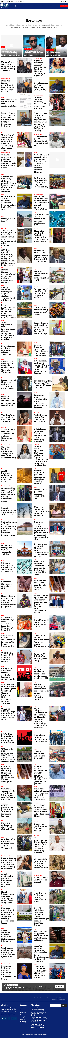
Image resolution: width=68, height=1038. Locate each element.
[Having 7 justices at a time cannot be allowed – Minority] (57, 510)
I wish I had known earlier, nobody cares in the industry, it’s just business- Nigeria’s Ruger (41, 202)
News (3, 47)
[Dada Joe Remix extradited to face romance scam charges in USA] (24, 85)
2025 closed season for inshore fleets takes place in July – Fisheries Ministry (41, 810)
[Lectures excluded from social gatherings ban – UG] (57, 275)
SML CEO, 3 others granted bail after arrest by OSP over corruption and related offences (8, 238)
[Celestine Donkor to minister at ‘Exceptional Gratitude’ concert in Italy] (24, 451)
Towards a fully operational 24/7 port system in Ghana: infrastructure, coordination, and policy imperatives (41, 456)
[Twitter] (64, 1)
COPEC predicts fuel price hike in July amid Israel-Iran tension (7, 810)
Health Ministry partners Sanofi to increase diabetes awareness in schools (8, 276)
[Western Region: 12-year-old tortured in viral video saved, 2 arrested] (57, 475)
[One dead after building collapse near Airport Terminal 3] (24, 843)
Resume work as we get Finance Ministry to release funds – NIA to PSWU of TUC (41, 550)
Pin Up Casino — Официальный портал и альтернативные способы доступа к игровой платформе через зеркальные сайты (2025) (39, 1011)
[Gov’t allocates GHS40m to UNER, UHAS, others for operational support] (57, 971)
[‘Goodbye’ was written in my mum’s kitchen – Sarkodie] (24, 417)
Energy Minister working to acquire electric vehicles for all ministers (8, 293)
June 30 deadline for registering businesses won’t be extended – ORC (7, 880)
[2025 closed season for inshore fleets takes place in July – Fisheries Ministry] (57, 810)
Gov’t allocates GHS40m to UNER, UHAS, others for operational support (41, 971)
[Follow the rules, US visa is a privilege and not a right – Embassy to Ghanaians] (57, 793)
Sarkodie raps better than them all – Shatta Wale (40, 418)
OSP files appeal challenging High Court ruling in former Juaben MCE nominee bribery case (8, 257)
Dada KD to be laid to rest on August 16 (41, 879)
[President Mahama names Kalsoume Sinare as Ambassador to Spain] (24, 971)
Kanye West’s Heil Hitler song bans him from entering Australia (8, 66)
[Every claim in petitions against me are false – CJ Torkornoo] (24, 349)
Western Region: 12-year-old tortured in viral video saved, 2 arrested (39, 477)
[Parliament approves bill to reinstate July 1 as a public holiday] (57, 181)
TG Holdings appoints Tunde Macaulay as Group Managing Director (40, 435)
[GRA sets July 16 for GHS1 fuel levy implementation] (25, 102)
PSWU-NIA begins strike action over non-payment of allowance (8, 738)
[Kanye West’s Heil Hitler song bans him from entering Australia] (24, 65)
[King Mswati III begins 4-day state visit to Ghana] (57, 622)
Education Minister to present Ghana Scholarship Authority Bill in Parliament (41, 256)
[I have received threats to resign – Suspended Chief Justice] (24, 383)
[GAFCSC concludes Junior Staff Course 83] (57, 754)
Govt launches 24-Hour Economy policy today (41, 86)
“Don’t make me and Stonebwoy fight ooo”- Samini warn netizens (37, 1026)
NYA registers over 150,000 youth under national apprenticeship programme (8, 601)
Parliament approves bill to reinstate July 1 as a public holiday (41, 182)
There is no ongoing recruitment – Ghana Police (41, 738)
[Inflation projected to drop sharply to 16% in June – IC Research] (24, 566)
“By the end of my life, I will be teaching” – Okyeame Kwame (41, 293)
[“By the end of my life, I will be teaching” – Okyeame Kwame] (57, 292)
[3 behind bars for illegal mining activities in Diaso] (57, 896)
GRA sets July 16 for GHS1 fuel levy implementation (9, 102)
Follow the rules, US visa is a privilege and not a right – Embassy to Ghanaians (41, 794)
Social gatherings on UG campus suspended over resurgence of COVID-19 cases (8, 311)
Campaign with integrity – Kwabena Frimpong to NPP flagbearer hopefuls (8, 794)
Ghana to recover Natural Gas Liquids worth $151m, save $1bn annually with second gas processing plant (41, 530)
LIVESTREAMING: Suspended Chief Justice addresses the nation (43, 384)
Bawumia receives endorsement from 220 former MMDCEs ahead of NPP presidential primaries (40, 775)
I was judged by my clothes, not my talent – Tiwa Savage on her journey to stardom (8, 863)
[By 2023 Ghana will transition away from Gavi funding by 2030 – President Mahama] (24, 118)
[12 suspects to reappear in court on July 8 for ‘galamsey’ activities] (57, 935)
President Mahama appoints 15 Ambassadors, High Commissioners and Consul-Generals (41, 953)
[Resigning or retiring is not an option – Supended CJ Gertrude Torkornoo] (24, 366)
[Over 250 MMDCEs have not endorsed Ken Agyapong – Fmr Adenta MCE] (24, 713)
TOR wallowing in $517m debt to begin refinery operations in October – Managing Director (41, 845)
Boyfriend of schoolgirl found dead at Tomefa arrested (40, 584)
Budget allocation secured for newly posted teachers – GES (41, 673)
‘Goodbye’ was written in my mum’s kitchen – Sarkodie (8, 418)
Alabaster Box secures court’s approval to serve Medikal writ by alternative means (8, 494)
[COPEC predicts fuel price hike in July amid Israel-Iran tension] (24, 810)
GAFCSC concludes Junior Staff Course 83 (39, 754)
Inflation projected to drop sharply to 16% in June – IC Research (8, 567)
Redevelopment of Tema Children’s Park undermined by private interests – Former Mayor (9, 528)
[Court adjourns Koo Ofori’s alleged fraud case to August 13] (57, 140)
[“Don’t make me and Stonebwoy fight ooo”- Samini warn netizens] (56, 46)
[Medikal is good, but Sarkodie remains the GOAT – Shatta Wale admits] (57, 235)
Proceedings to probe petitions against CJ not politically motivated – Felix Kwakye (41, 328)
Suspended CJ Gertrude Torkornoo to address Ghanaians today (8, 434)
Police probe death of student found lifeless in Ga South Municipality (8, 640)
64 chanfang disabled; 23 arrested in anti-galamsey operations (8, 952)
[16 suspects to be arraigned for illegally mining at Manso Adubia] (57, 862)
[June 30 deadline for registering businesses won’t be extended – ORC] (24, 879)
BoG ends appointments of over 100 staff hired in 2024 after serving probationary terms (8, 915)
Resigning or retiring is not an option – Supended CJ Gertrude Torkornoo (8, 366)
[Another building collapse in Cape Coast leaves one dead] (24, 475)
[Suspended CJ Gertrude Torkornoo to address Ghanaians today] (24, 434)
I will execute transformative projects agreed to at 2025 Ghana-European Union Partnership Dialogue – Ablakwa (8, 694)
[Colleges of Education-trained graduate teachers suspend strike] (24, 673)
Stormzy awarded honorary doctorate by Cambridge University (40, 102)
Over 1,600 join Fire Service (8, 219)
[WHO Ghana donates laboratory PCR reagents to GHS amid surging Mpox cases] (57, 566)
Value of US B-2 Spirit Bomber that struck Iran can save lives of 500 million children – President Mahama (41, 163)
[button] (57, 6)
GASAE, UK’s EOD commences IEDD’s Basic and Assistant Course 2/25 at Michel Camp (8, 755)
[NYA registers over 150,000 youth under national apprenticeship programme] (24, 600)
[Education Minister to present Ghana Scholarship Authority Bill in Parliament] (57, 255)
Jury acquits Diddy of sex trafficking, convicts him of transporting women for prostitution (39, 1019)
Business (36, 519)
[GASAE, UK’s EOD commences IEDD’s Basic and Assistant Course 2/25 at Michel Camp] (24, 754)
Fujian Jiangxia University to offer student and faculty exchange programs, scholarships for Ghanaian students (40, 718)
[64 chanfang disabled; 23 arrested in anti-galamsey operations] (24, 951)
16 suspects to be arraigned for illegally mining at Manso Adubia (41, 863)
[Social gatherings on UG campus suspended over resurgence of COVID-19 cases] (24, 310)
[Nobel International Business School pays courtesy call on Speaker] (24, 896)
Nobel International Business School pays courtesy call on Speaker (8, 897)
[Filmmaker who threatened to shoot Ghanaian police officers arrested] (57, 400)
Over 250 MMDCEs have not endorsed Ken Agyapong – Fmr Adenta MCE (8, 714)
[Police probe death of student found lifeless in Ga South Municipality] (24, 640)
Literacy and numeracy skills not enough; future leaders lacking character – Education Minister (8, 184)
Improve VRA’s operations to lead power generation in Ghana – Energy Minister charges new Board (41, 604)
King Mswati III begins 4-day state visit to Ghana (41, 623)
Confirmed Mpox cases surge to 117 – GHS (7, 584)
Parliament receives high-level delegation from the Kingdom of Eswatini (8, 623)
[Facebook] (59, 1)
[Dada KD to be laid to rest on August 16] (57, 879)
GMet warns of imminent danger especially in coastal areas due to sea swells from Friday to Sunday (41, 122)
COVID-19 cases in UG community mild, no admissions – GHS (41, 219)
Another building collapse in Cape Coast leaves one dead (6, 476)
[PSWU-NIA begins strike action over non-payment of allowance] (24, 737)
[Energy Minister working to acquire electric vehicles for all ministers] (24, 292)
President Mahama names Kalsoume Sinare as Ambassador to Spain (8, 972)
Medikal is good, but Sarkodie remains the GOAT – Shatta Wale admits (41, 236)
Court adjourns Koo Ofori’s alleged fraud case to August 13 (41, 140)
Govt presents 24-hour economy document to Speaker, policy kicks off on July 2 (8, 202)
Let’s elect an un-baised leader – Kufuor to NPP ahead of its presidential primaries (41, 367)
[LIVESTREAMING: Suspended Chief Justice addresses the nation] (60, 383)
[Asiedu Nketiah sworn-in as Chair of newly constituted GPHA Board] (57, 349)
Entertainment (27, 48)
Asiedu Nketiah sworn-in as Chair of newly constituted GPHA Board (41, 350)
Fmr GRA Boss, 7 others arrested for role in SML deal (41, 493)
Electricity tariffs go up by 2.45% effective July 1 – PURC (8, 511)
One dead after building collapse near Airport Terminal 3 (8, 843)
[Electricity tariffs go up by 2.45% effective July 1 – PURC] (24, 510)
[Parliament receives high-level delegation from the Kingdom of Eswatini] (24, 622)
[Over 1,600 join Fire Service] (24, 219)
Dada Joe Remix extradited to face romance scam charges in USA (7, 86)
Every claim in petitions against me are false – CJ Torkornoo (8, 350)
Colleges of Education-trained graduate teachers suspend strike (8, 673)
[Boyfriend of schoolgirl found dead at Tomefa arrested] (57, 584)
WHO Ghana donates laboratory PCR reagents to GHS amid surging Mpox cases (41, 568)
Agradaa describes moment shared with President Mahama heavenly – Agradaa (40, 68)
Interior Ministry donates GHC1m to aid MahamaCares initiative (8, 935)
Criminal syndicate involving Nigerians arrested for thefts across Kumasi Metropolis (7, 774)
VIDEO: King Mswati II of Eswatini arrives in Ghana (7, 657)
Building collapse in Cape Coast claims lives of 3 (8, 827)
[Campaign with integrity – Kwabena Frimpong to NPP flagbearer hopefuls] (24, 793)
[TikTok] (9, 1018)
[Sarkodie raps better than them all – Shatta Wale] (57, 417)
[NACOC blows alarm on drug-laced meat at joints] (57, 310)
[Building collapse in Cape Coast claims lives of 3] (24, 826)
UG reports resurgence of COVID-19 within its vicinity (7, 549)
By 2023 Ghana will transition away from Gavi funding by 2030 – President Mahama (8, 119)
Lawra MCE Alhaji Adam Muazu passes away (40, 657)
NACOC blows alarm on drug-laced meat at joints (41, 310)
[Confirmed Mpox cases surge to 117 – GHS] (24, 584)
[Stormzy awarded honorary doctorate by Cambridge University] (57, 102)
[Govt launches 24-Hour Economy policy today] (57, 85)
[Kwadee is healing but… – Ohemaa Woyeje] (57, 826)
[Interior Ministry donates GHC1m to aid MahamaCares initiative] (24, 935)
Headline (3, 228)
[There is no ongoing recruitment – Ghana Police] (57, 737)
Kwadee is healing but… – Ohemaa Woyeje (41, 827)
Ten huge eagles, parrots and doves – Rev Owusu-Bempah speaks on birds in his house (8, 161)
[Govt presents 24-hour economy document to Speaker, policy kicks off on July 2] (24, 201)
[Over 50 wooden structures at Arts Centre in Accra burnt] (24, 400)
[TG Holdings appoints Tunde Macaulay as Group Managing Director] (57, 434)
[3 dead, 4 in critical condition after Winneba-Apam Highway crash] (57, 640)
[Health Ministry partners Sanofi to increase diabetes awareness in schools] (24, 275)
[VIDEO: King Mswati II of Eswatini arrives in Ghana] (24, 656)
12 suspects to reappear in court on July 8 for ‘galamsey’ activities (41, 935)
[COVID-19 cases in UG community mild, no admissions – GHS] (57, 219)
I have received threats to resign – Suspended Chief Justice (8, 384)
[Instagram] (61, 1)
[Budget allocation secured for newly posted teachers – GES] (57, 673)
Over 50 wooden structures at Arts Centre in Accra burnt (8, 400)
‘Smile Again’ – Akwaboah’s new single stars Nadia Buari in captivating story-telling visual (8, 142)
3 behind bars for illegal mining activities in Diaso (40, 897)
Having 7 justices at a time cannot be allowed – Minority (41, 511)
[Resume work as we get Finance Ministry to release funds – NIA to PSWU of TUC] (57, 549)
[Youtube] (66, 1)
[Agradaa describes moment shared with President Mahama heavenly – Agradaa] (57, 65)
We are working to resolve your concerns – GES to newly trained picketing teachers (41, 692)
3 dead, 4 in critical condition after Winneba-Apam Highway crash (41, 640)
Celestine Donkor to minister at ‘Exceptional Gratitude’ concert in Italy (8, 452)
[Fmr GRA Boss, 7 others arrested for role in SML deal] (57, 493)
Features (36, 444)
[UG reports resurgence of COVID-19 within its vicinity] (24, 549)
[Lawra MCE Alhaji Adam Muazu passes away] (57, 656)
